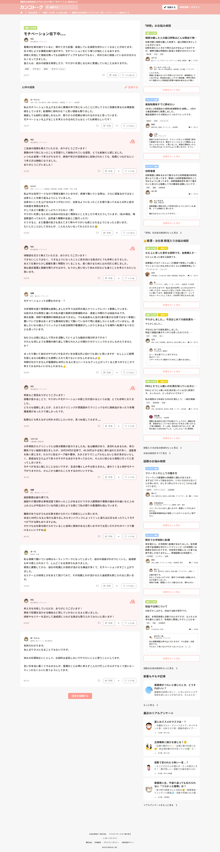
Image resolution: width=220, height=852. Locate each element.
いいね (131, 171)
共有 (115, 75)
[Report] (103, 75)
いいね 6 (130, 232)
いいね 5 (130, 125)
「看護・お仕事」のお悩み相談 (54, 12)
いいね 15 (129, 75)
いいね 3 (130, 372)
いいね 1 (130, 585)
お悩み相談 (32, 12)
